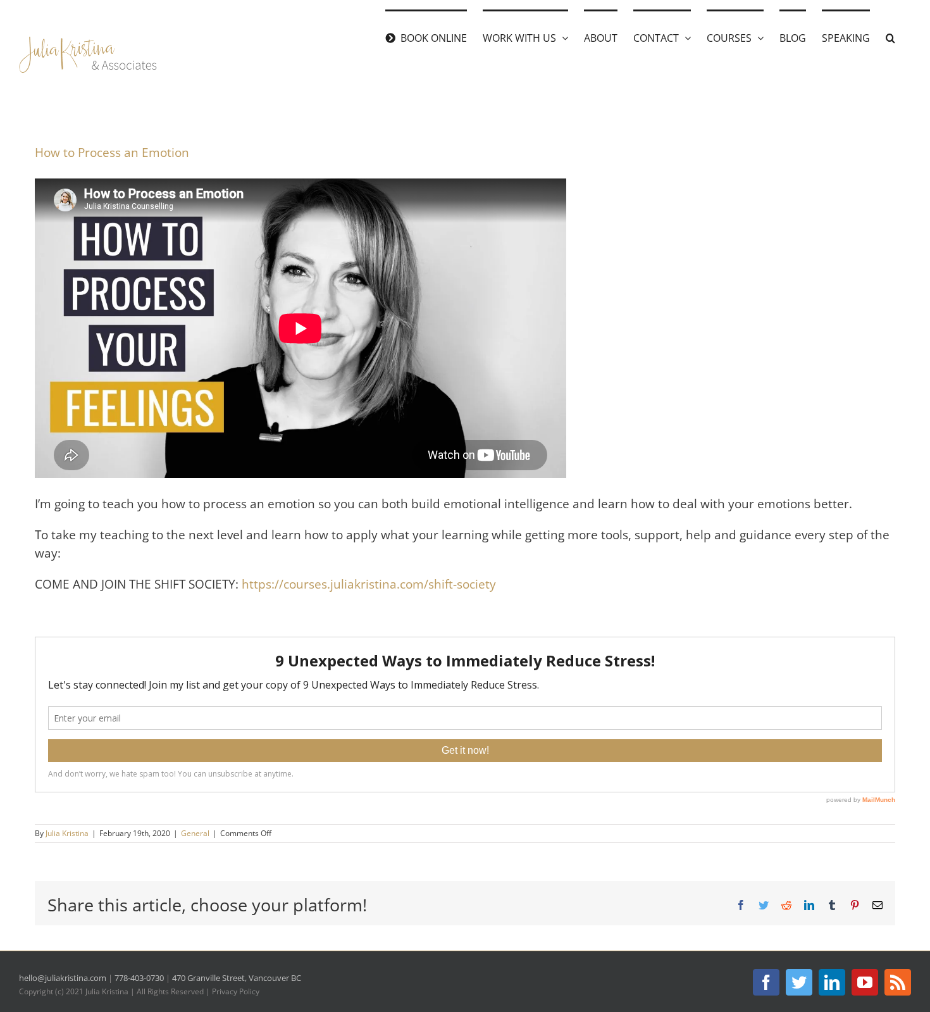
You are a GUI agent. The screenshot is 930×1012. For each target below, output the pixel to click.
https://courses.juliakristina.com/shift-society (369, 583)
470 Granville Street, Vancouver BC (236, 978)
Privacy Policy (235, 991)
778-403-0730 (139, 978)
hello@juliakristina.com (62, 978)
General (195, 833)
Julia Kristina (67, 833)
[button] (890, 36)
